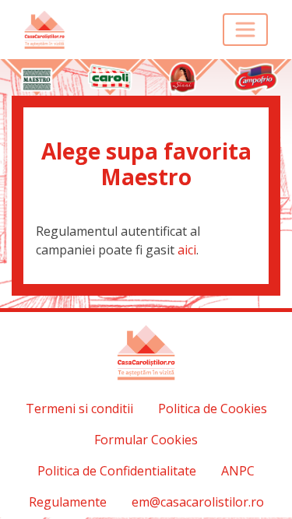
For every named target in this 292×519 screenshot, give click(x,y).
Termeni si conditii (79, 408)
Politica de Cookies (212, 408)
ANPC (238, 470)
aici (187, 249)
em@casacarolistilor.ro (198, 501)
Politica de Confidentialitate (116, 470)
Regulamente (68, 501)
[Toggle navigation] (245, 29)
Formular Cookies (146, 439)
